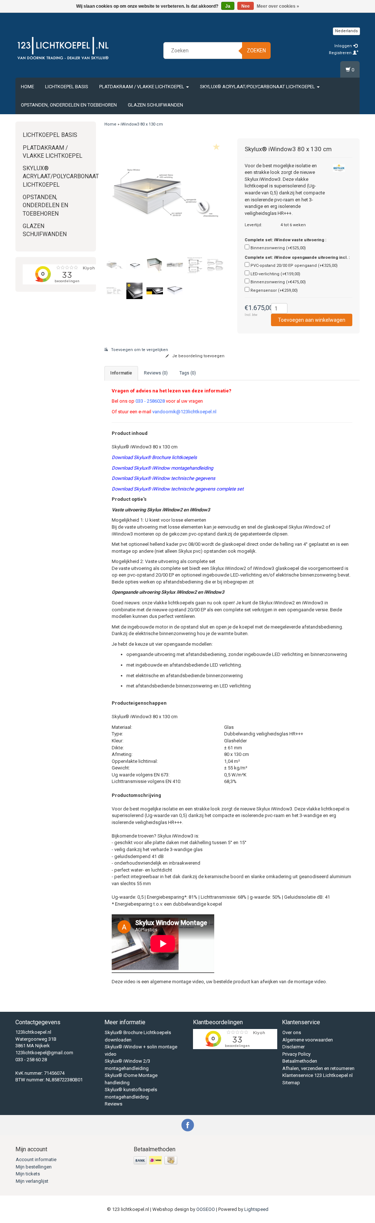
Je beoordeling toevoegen (197, 356)
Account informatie (36, 1159)
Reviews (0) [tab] (156, 373)
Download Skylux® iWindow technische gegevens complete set (178, 489)
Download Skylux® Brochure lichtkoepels (154, 457)
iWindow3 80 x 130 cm (141, 124)
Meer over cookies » (278, 6)
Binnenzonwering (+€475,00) (278, 282)
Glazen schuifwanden (155, 105)
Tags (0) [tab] (187, 373)
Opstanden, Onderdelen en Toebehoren (69, 105)
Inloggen (343, 46)
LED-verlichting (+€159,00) (275, 274)
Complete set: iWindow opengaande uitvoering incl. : (297, 257)
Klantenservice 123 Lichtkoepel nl (317, 1075)
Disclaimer (293, 1046)
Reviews (113, 1104)
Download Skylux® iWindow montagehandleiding (162, 468)
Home (27, 86)
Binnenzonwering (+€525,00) (278, 248)
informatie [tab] (121, 373)
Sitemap (291, 1082)
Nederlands (346, 31)
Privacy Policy (296, 1054)
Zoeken (256, 50)
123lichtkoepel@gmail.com (44, 1052)
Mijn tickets (28, 1174)
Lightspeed (256, 1209)
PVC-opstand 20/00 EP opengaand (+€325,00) (294, 265)
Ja (227, 6)
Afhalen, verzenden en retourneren (318, 1068)
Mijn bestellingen (34, 1167)
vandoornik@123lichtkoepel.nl (184, 411)
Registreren (341, 53)
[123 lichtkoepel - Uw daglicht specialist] (63, 49)
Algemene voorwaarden (307, 1040)
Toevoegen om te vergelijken (139, 349)
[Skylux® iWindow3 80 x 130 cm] (165, 194)
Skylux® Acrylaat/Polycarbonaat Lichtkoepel (258, 86)
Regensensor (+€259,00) (274, 290)
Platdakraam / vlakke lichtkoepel (142, 86)
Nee (245, 6)
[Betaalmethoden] (156, 1160)
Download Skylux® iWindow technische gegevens (163, 478)
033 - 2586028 (150, 401)
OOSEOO (205, 1209)
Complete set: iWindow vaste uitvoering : (285, 240)
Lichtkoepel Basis (66, 86)
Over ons (291, 1032)
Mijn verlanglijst (32, 1181)
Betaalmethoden (299, 1061)
